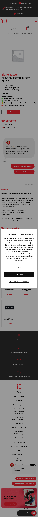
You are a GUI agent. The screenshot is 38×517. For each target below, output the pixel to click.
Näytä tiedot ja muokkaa (19, 282)
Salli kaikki (19, 275)
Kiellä (19, 267)
